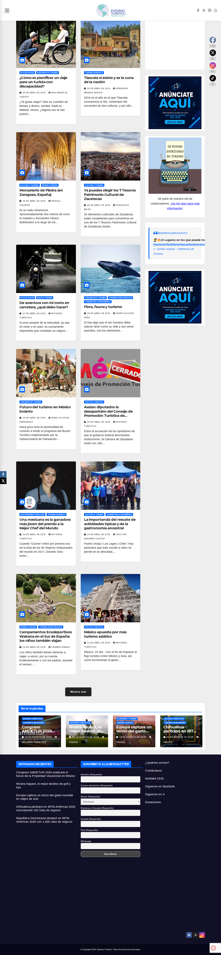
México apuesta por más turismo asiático (105, 634)
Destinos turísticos (80, 723)
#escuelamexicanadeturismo (199, 244)
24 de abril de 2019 (34, 534)
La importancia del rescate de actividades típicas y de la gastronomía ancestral (110, 523)
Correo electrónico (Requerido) (97, 785)
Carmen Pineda (60, 647)
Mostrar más (78, 691)
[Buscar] (215, 10)
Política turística (94, 402)
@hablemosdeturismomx (172, 233)
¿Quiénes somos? (157, 762)
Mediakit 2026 (154, 778)
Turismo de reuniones (33, 723)
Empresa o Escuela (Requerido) (97, 808)
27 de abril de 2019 (34, 313)
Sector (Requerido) (90, 796)
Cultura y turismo (29, 185)
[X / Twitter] (203, 10)
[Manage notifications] (213, 947)
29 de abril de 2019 (34, 201)
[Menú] (7, 10)
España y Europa (50, 185)
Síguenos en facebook (160, 786)
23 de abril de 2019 (99, 534)
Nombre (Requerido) (91, 774)
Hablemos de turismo (47, 73)
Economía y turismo (127, 719)
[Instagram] (209, 10)
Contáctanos (153, 770)
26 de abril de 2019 (99, 313)
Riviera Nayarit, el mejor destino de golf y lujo (85, 731)
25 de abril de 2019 (34, 417)
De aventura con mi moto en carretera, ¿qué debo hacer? (44, 305)
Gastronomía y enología (32, 514)
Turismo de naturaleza (120, 298)
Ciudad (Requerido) (91, 819)
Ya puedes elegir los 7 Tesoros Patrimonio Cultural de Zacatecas (110, 194)
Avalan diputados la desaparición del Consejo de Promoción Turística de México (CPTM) (108, 413)
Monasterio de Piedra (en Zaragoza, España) (41, 192)
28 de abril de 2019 (99, 205)
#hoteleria (172, 244)
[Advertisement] (185, 44)
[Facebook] (198, 10)
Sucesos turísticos (32, 719)
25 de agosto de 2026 (39, 737)
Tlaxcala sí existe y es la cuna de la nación (109, 80)
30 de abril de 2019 (34, 92)
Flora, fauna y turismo (103, 307)
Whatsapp (86, 841)
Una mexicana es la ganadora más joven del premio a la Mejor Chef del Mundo (45, 523)
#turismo (159, 244)
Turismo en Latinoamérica (98, 302)
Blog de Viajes (27, 73)
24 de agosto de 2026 (133, 737)
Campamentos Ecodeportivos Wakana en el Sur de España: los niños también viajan (45, 636)
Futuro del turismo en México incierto (45, 409)
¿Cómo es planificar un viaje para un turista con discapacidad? (43, 82)
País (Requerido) (89, 830)
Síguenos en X (155, 794)
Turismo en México (94, 73)
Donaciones (153, 802)
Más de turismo (44, 298)
